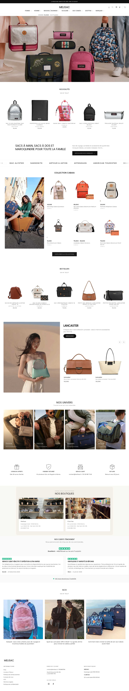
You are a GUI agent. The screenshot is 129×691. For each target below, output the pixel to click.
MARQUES (99, 11)
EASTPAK (88, 11)
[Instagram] (49, 684)
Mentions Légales (8, 682)
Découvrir (70, 336)
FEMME (27, 11)
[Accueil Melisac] (61, 660)
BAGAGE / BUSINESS (51, 11)
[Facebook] (53, 684)
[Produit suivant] (123, 342)
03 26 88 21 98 (71, 528)
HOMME (37, 11)
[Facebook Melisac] (119, 7)
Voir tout (64, 93)
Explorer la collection (64, 254)
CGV (5, 679)
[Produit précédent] (119, 342)
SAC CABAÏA (77, 11)
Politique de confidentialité (11, 684)
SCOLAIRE (65, 11)
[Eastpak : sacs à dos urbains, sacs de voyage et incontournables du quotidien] (23, 619)
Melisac (64, 7)
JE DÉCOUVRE (64, 57)
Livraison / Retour (8, 672)
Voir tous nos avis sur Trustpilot (65, 578)
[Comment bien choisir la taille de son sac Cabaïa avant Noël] (105, 619)
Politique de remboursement (12, 674)
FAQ (5, 669)
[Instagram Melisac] (116, 7)
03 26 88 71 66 (87, 474)
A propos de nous (8, 677)
